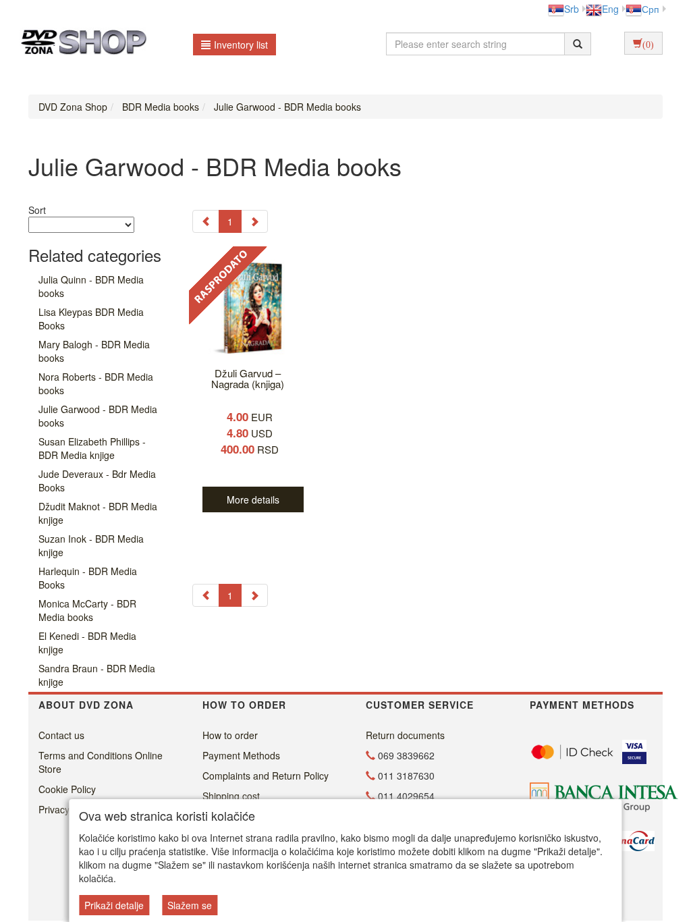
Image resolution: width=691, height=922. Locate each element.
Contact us (61, 735)
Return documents (405, 735)
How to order (230, 735)
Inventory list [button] (241, 44)
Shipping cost (231, 796)
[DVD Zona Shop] (80, 44)
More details (253, 499)
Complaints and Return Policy (265, 775)
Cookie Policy (67, 789)
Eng (610, 9)
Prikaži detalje (114, 905)
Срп (650, 9)
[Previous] (205, 221)
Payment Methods (241, 755)
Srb (571, 9)
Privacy (54, 809)
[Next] (254, 221)
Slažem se (189, 905)
